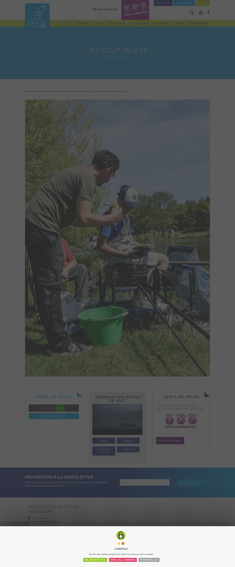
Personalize (149, 560)
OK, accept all (95, 560)
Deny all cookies (123, 560)
